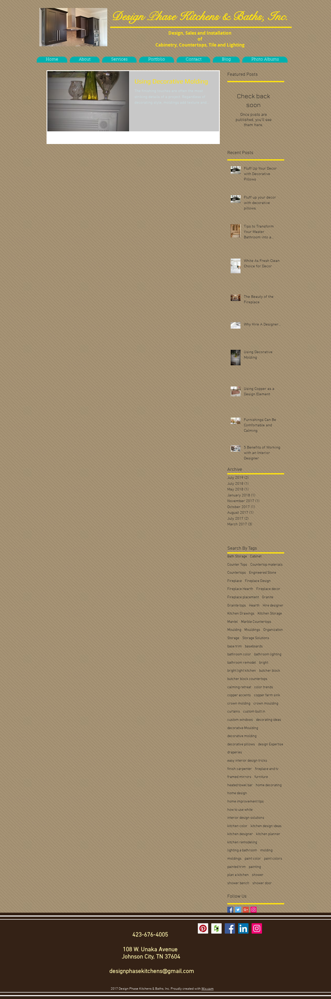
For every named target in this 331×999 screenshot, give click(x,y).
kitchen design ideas (266, 826)
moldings (234, 859)
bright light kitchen (241, 671)
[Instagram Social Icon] (254, 910)
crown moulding (265, 703)
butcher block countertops (247, 679)
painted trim (236, 867)
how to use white (240, 810)
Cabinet (255, 556)
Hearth (254, 605)
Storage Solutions (255, 638)
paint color (253, 859)
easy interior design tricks (247, 761)
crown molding (238, 703)
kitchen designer (240, 834)
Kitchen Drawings (240, 613)
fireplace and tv (267, 769)
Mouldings (252, 630)
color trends (263, 687)
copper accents (239, 695)
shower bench (238, 883)
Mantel (232, 622)
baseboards (254, 646)
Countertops (236, 573)
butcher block (269, 671)
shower (258, 875)
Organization (273, 630)
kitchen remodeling (242, 842)
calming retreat (239, 687)
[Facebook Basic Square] (230, 910)
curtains (233, 711)
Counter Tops (237, 565)
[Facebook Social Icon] (230, 928)
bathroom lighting (267, 654)
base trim (234, 646)
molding (266, 850)
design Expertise (270, 744)
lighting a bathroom (242, 850)
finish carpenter (239, 769)
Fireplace (234, 581)
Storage (233, 638)
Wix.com (207, 989)
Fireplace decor (268, 589)
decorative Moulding (242, 728)
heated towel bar (240, 785)
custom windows (240, 720)
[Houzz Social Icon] (216, 928)
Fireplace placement (243, 597)
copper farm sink (267, 695)
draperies (234, 752)
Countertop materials (266, 565)
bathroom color (239, 654)
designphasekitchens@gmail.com (151, 971)
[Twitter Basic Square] (238, 910)
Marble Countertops (256, 622)
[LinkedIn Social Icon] (243, 928)
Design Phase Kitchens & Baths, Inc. (199, 16)
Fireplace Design (258, 581)
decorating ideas (268, 720)
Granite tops (236, 605)
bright (263, 663)
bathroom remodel (241, 663)
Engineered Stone (262, 573)
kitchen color (237, 826)
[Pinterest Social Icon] (203, 928)
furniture (261, 777)
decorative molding (242, 736)
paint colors (273, 859)
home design (237, 793)
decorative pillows (241, 744)
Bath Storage (237, 556)
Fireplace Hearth (240, 589)
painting (255, 867)
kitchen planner (268, 834)
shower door (262, 883)
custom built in (254, 711)
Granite (267, 597)
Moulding (234, 630)
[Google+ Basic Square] (246, 910)
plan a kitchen (238, 875)
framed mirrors (239, 777)
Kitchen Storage (270, 613)
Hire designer (273, 605)
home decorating (269, 785)
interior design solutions (245, 818)
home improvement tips (245, 801)
